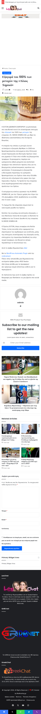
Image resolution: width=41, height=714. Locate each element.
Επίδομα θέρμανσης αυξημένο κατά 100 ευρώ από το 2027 (29, 461)
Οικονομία (12, 68)
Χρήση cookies (9, 697)
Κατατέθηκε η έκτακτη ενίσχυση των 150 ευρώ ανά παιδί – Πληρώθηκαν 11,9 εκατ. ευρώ (10, 462)
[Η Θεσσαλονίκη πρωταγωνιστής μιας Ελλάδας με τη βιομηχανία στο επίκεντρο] (30, 429)
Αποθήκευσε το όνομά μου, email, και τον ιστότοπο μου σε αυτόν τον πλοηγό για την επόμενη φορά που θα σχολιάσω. (20, 540)
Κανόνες (18, 697)
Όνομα (4, 511)
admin (7, 90)
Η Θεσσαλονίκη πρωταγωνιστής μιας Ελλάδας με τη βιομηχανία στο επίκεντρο (29, 439)
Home (5, 68)
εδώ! (25, 248)
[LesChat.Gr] (13, 8)
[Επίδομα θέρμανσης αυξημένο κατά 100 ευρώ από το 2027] (30, 453)
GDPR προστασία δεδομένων (15, 700)
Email (4, 520)
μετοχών (25, 132)
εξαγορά (8, 132)
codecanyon (6, 256)
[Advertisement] (20, 44)
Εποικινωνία (31, 700)
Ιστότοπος (5, 528)
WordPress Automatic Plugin (17, 253)
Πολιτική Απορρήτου (29, 697)
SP (32, 690)
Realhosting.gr (21, 693)
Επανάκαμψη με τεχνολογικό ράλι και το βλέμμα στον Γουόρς (9, 438)
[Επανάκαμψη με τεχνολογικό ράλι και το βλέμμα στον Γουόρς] (11, 429)
